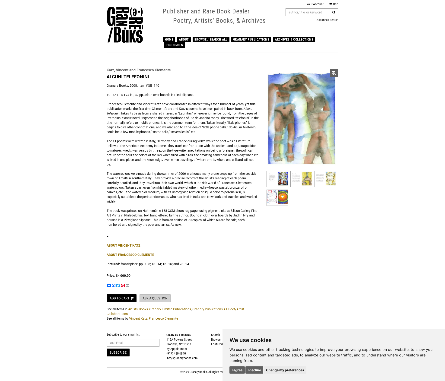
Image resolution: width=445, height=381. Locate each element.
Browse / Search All (211, 39)
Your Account (315, 4)
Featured (217, 344)
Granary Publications (251, 39)
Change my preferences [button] (285, 370)
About (184, 39)
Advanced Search (327, 20)
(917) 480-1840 (176, 353)
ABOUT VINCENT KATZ (123, 245)
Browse (216, 339)
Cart (335, 4)
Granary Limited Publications (170, 309)
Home (169, 39)
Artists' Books (138, 309)
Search (215, 335)
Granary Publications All (209, 309)
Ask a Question (155, 298)
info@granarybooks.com (182, 358)
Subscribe (118, 352)
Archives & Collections (294, 39)
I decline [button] (254, 370)
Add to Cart (119, 298)
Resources (174, 45)
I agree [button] (237, 370)
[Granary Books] (125, 25)
